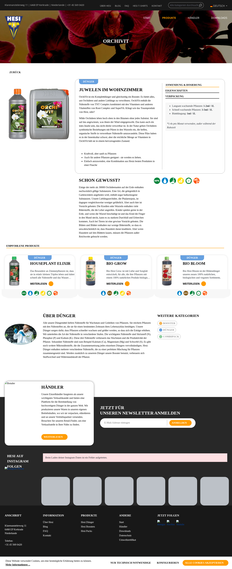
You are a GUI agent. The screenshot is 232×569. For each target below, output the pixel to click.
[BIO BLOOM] (166, 271)
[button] (97, 516)
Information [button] (53, 515)
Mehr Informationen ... (18, 564)
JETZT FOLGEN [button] (168, 515)
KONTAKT (157, 5)
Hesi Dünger (87, 522)
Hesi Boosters (88, 526)
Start (121, 522)
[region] (39, 113)
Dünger (168, 330)
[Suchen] (201, 5)
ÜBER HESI (105, 5)
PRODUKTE (89, 515)
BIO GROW (116, 263)
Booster (169, 323)
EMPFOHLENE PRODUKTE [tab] (23, 246)
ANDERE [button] (125, 515)
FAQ (127, 5)
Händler (123, 526)
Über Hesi (48, 522)
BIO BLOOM (194, 263)
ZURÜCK (15, 72)
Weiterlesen (38, 283)
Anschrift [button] (13, 515)
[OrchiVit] (39, 113)
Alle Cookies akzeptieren (204, 562)
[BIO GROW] (90, 271)
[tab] (192, 85)
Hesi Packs (86, 531)
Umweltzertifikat (127, 540)
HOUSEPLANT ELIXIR (50, 263)
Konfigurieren (168, 562)
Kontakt (47, 535)
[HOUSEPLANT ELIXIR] (14, 271)
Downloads (125, 531)
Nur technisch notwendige (130, 562)
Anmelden (179, 422)
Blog (118, 5)
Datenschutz (125, 535)
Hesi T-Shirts (140, 5)
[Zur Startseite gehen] (21, 28)
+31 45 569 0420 (75, 4)
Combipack (171, 336)
